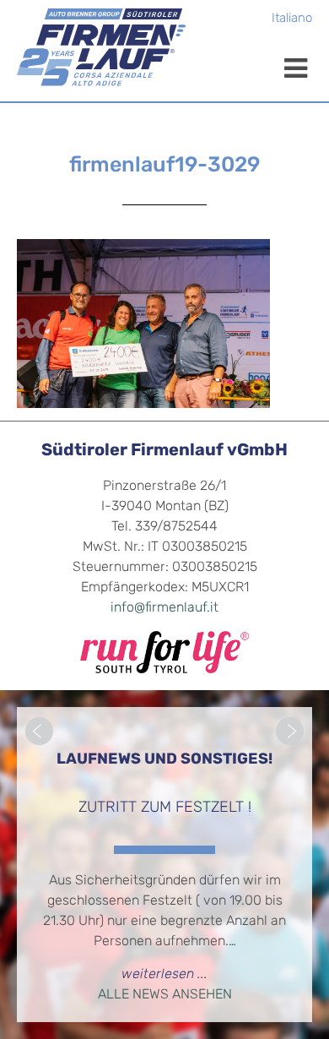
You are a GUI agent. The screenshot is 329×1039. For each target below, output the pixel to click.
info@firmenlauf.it (164, 608)
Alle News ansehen (165, 995)
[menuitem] (292, 20)
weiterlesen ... (164, 975)
